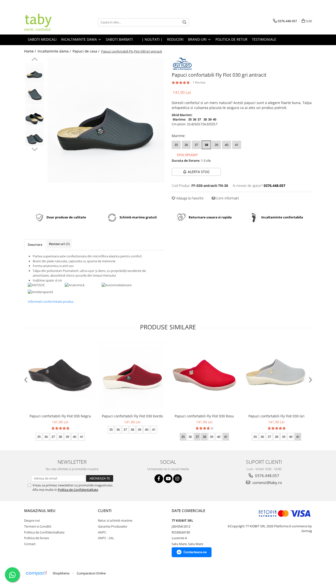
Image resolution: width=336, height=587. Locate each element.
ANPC (102, 532)
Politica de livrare (36, 538)
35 (176, 144)
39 (216, 144)
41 (236, 144)
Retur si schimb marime (115, 520)
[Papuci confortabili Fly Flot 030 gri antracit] (105, 120)
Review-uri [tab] (59, 244)
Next (34, 148)
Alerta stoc (199, 171)
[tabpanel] (105, 120)
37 (196, 144)
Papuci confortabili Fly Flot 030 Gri (276, 416)
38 (206, 144)
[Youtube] (168, 478)
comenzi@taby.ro (266, 482)
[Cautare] (184, 22)
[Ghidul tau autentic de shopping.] (36, 573)
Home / (30, 51)
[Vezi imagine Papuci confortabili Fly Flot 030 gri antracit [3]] (34, 135)
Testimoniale (264, 39)
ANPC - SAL (106, 538)
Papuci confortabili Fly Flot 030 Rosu (204, 416)
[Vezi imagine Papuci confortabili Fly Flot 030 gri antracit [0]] (34, 73)
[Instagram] (177, 478)
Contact (30, 544)
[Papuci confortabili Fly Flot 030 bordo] (132, 375)
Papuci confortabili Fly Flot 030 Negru (60, 416)
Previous (34, 59)
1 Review (199, 82)
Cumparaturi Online (91, 573)
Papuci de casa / (86, 51)
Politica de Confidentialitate (78, 489)
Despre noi (32, 520)
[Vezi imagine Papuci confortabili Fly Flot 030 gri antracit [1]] (34, 94)
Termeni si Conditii (37, 526)
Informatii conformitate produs (51, 301)
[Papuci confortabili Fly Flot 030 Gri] (276, 375)
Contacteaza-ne (195, 552)
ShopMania (61, 573)
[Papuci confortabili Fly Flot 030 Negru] (60, 375)
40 (226, 144)
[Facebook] (158, 478)
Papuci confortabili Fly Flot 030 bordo (132, 416)
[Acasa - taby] (48, 22)
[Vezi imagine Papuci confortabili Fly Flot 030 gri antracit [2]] (34, 115)
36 (186, 144)
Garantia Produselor (112, 526)
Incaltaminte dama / (55, 51)
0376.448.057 (266, 475)
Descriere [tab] (35, 244)
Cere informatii (227, 198)
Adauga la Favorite (189, 198)
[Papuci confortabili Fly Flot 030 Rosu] (204, 375)
